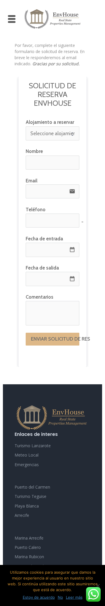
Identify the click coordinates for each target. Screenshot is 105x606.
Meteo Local (26, 455)
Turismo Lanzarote (33, 445)
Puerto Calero (28, 547)
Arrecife (22, 515)
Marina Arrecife (29, 538)
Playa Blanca (27, 506)
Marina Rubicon (29, 556)
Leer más (74, 597)
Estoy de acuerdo (39, 597)
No (60, 597)
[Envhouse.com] (52, 19)
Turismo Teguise (30, 496)
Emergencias (27, 464)
